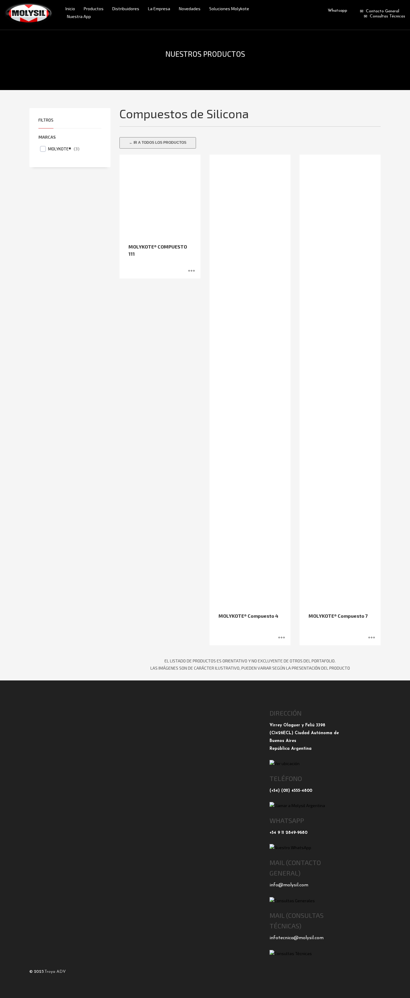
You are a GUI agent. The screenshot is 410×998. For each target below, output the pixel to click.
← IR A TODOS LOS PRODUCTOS (157, 142)
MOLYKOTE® (59, 148)
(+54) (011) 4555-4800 (291, 790)
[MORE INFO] (191, 271)
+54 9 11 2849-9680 (288, 833)
